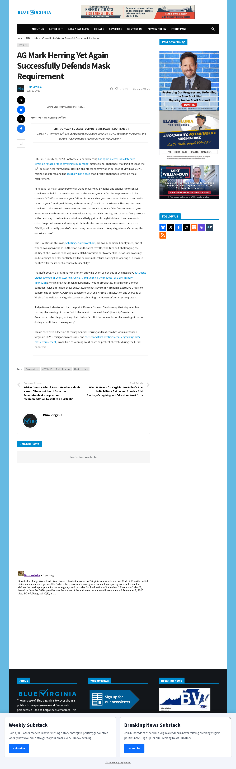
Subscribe (19, 748)
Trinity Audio (65, 107)
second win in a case (78, 173)
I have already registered (118, 762)
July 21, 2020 (33, 90)
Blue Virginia (34, 86)
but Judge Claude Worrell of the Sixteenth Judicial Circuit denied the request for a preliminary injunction (90, 277)
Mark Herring (81, 369)
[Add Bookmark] (21, 143)
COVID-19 (22, 45)
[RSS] (162, 235)
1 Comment (137, 89)
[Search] (213, 29)
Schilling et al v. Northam (80, 243)
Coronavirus (32, 369)
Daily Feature (63, 369)
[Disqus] (83, 518)
